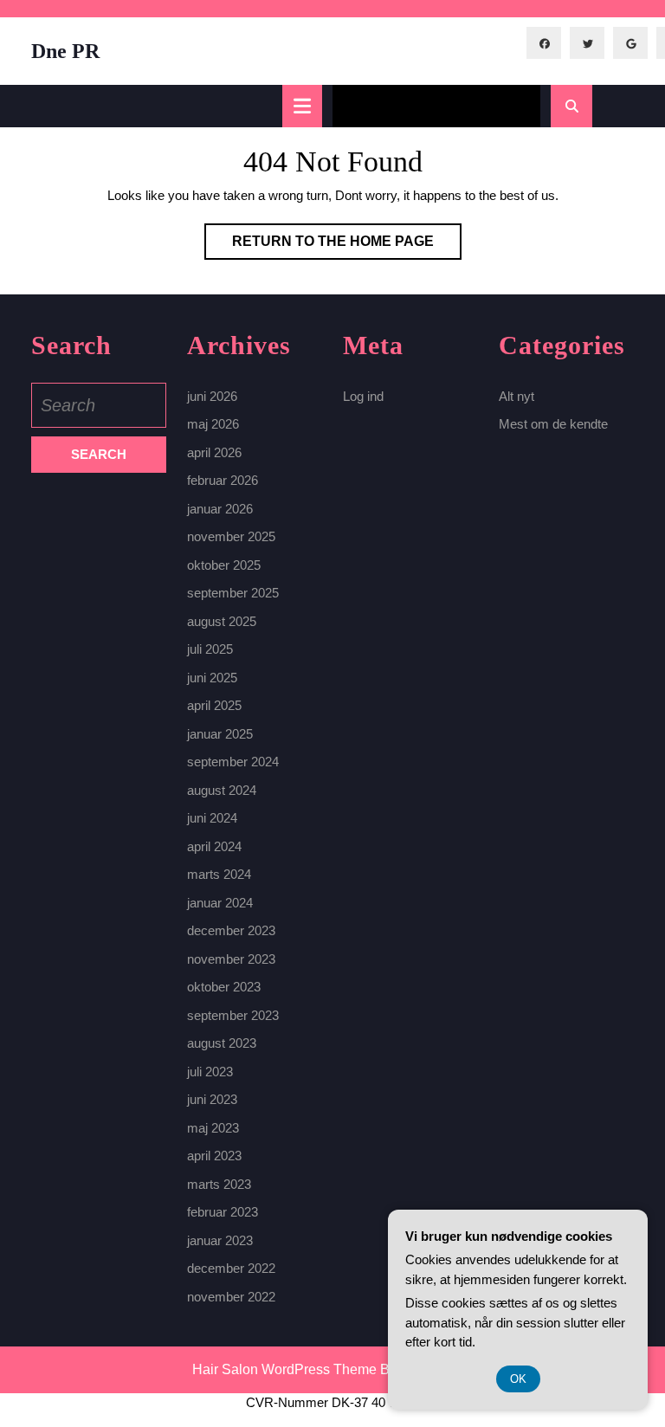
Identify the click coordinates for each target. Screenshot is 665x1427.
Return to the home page (347, 246)
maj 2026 (213, 423)
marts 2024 (219, 874)
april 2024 (214, 846)
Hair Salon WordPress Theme (284, 1369)
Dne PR (65, 51)
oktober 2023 (224, 986)
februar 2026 (222, 480)
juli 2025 (210, 649)
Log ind (363, 396)
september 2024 (233, 761)
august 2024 (221, 790)
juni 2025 (212, 677)
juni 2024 (212, 817)
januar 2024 (220, 902)
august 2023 (221, 1043)
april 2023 (214, 1155)
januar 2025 (220, 733)
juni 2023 (212, 1099)
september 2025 (233, 592)
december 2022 (231, 1268)
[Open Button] (302, 106)
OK (518, 1378)
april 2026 (214, 452)
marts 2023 (219, 1184)
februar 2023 (222, 1211)
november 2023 (231, 959)
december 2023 (231, 930)
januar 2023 (220, 1240)
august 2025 (221, 621)
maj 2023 (213, 1127)
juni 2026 (212, 396)
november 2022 (231, 1296)
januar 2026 (220, 508)
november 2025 (231, 536)
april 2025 (214, 705)
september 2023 (233, 1015)
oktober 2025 (224, 565)
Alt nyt (516, 396)
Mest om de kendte (553, 423)
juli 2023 (210, 1071)
